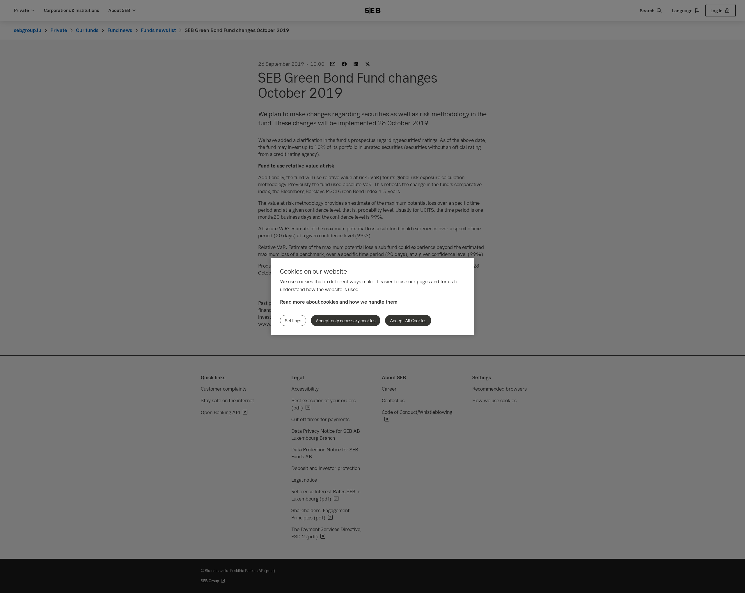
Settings (293, 320)
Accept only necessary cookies (345, 320)
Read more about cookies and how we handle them (339, 301)
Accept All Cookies (408, 320)
